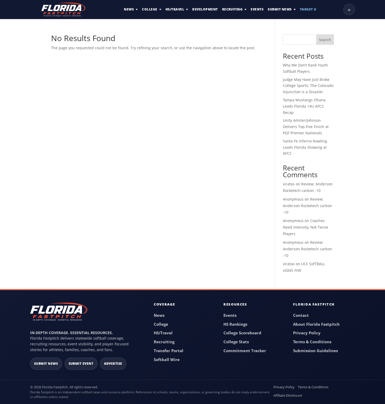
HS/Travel (175, 9)
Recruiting (232, 9)
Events (257, 9)
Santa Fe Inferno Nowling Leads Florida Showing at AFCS (305, 147)
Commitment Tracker (244, 350)
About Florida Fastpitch (316, 324)
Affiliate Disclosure (287, 395)
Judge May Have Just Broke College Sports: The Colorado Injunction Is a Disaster (308, 86)
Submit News (280, 9)
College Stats (236, 341)
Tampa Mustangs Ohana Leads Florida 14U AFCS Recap (304, 106)
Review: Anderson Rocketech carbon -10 (307, 206)
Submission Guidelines (315, 350)
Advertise (113, 363)
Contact (301, 315)
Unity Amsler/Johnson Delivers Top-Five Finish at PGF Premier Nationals (306, 126)
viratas (289, 183)
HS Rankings (235, 324)
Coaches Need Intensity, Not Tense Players (305, 227)
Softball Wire (167, 359)
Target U (308, 9)
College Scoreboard (242, 332)
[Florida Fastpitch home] (59, 314)
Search (325, 39)
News (129, 9)
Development (205, 9)
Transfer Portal (168, 350)
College (149, 9)
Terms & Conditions (312, 341)
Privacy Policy (307, 332)
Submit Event (81, 363)
